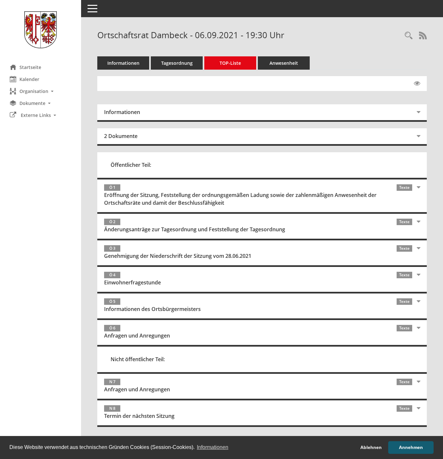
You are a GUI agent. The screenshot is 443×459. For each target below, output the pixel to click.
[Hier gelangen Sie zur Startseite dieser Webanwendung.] (40, 29)
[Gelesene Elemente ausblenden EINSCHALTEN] (417, 83)
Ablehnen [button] (371, 447)
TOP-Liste (230, 63)
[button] (40, 91)
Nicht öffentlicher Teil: (138, 359)
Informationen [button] (212, 447)
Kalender (29, 79)
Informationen (123, 63)
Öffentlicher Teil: (131, 164)
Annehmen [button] (411, 447)
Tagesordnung (177, 63)
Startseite (30, 67)
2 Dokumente (121, 136)
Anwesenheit (283, 63)
